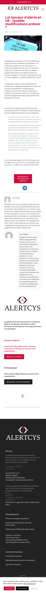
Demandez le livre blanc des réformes (23, 179)
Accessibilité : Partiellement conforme (19, 480)
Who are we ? (10, 502)
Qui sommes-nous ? (13, 473)
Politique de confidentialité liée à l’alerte (20, 529)
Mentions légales (12, 475)
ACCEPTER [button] (9, 588)
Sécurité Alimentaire (13, 564)
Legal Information (22, 502)
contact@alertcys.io (24, 2)
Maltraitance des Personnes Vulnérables (20, 560)
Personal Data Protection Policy (17, 540)
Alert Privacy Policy (13, 537)
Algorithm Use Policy (13, 535)
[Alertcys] (23, 8)
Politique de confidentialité (15, 478)
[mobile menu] (43, 9)
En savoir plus (29, 583)
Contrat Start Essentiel (13, 556)
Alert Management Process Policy (18, 542)
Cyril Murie (23, 234)
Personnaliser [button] (22, 588)
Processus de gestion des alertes (17, 518)
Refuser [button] (34, 588)
